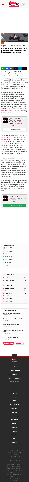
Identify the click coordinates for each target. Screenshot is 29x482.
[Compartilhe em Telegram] (20, 68)
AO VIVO (14, 363)
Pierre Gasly (8, 301)
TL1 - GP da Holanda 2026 (10, 337)
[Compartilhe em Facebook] (7, 68)
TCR (14, 401)
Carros (14, 412)
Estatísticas (14, 382)
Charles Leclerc (9, 288)
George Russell (9, 280)
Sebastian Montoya (7, 111)
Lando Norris (8, 285)
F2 (14, 385)
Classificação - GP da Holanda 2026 (13, 319)
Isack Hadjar (8, 296)
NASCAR (14, 397)
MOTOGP (14, 393)
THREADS (14, 438)
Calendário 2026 (14, 370)
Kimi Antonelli (9, 278)
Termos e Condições (14, 460)
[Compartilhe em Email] (12, 68)
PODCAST (14, 442)
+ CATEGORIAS (14, 416)
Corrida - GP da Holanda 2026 (11, 313)
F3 (2, 43)
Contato (14, 423)
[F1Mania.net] (14, 4)
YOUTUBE (14, 427)
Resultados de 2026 (9, 343)
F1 (14, 366)
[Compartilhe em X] (16, 68)
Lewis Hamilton (9, 283)
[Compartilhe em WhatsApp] (3, 68)
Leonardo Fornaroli (7, 74)
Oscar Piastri (8, 293)
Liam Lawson (8, 298)
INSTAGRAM (14, 435)
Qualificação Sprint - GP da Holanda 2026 (13, 331)
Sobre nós (14, 419)
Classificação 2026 (14, 374)
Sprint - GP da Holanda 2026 (11, 324)
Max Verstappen (9, 290)
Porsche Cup (14, 404)
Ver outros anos (20, 343)
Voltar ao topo (14, 356)
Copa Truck (14, 408)
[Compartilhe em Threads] (24, 68)
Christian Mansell (6, 139)
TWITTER (14, 431)
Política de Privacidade (14, 456)
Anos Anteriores (14, 378)
